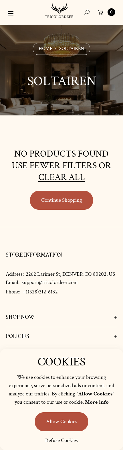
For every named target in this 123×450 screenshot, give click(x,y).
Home (45, 48)
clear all (61, 177)
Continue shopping (61, 200)
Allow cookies (61, 421)
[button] (86, 12)
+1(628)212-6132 (40, 291)
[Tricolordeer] (59, 10)
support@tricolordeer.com (49, 282)
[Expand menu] (10, 13)
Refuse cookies (61, 440)
